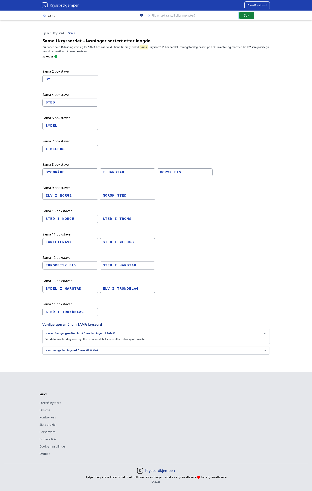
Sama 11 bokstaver (57, 234)
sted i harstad (119, 265)
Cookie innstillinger (53, 446)
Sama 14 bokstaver (57, 304)
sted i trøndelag (65, 312)
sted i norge (60, 219)
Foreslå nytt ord (50, 403)
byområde (55, 172)
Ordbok (45, 454)
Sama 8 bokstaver (56, 164)
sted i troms (117, 219)
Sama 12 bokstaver (57, 257)
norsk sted (115, 195)
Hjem (45, 33)
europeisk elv (61, 265)
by (48, 79)
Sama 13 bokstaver (57, 281)
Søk (246, 15)
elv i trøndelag (121, 289)
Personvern (48, 432)
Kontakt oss (48, 417)
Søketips (47, 56)
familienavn (59, 242)
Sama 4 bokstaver (56, 94)
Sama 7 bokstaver (56, 141)
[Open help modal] (56, 56)
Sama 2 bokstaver (56, 71)
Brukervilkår (48, 439)
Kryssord (58, 33)
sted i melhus (118, 242)
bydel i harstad (64, 289)
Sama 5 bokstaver (56, 118)
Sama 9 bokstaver (56, 187)
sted (50, 102)
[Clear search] (141, 15)
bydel (52, 126)
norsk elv (171, 172)
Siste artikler (48, 425)
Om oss (45, 410)
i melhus (55, 149)
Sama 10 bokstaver (57, 211)
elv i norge (59, 195)
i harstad (113, 172)
